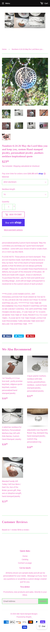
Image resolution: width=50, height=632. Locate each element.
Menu (7, 3)
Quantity (5, 202)
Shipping (16, 166)
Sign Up (43, 601)
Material (5, 177)
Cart (46, 3)
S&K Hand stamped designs (26, 614)
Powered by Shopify (24, 617)
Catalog (25, 559)
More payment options (13, 230)
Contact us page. (25, 563)
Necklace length (8, 189)
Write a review (23, 530)
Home (4, 49)
